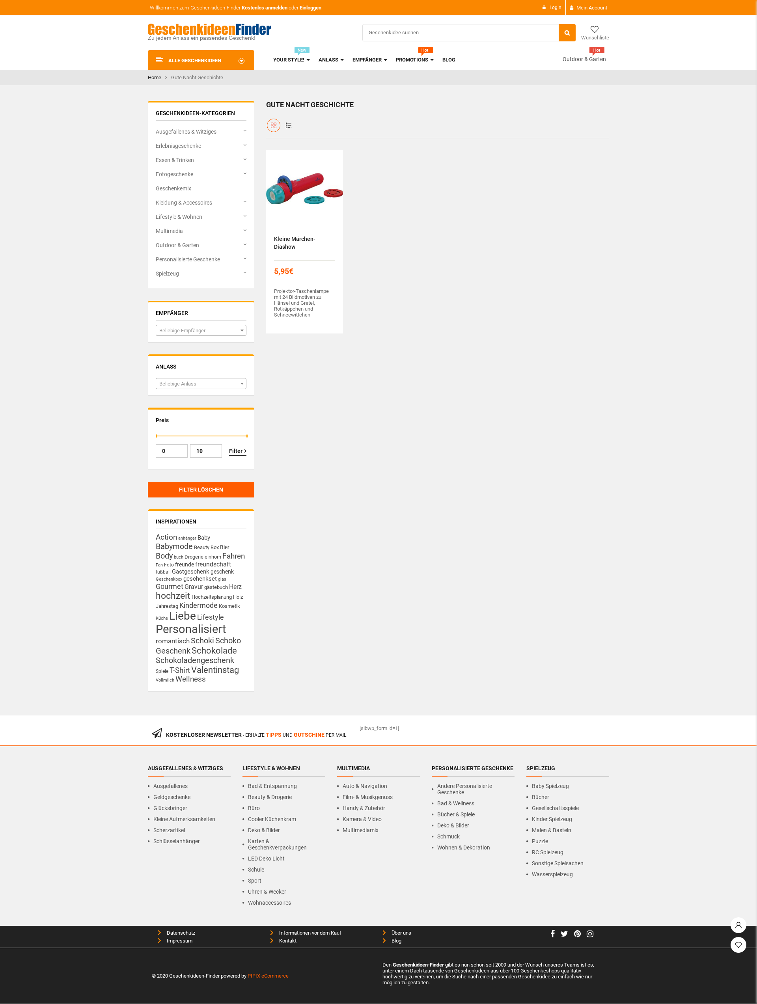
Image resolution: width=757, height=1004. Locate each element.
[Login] (738, 923)
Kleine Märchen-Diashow (294, 243)
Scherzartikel (169, 830)
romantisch (173, 641)
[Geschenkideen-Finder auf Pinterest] (577, 935)
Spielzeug (167, 273)
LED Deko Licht (266, 858)
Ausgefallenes (170, 786)
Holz (238, 597)
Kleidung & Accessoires (184, 202)
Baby (204, 537)
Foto (169, 565)
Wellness (190, 679)
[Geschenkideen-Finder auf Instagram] (590, 935)
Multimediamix (360, 830)
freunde (184, 564)
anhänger (187, 538)
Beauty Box (206, 547)
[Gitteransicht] (273, 125)
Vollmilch (165, 680)
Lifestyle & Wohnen (179, 217)
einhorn (213, 557)
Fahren (233, 556)
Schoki (202, 640)
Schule (256, 869)
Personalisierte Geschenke (188, 259)
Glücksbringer (170, 808)
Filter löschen (201, 489)
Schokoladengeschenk (195, 660)
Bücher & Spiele (456, 814)
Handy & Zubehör (364, 808)
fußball (163, 572)
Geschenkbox (169, 579)
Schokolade (214, 650)
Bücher (540, 797)
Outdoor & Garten (584, 59)
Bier (224, 547)
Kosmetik (229, 606)
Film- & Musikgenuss (368, 797)
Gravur (194, 586)
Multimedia (169, 231)
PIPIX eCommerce (268, 976)
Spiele (162, 671)
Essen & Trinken (175, 160)
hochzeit (173, 595)
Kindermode (198, 605)
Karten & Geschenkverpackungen (277, 844)
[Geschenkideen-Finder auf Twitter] (564, 935)
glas (222, 579)
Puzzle (540, 841)
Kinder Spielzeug (552, 819)
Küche (162, 618)
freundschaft (213, 564)
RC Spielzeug (547, 852)
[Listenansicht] (288, 125)
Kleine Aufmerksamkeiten (184, 819)
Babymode (174, 546)
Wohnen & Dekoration (463, 847)
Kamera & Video (362, 819)
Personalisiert (191, 629)
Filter (235, 451)
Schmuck (448, 836)
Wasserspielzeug (552, 874)
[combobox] (201, 330)
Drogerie (194, 557)
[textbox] (201, 330)
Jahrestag (167, 606)
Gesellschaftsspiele (555, 808)
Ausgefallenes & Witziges (186, 132)
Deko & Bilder (264, 830)
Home (154, 77)
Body (164, 556)
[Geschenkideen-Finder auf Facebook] (552, 935)
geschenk (222, 571)
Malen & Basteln (551, 830)
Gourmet (169, 586)
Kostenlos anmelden (264, 8)
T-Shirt (180, 670)
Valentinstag (215, 670)
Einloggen (310, 8)
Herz (235, 586)
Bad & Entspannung (272, 786)
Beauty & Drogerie (270, 797)
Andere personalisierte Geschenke (464, 789)
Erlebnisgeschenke (178, 146)
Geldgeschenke (171, 797)
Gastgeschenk (190, 571)
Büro (254, 808)
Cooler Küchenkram (272, 819)
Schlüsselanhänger (176, 841)
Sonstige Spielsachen (558, 863)
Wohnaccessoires (269, 903)
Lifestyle (210, 617)
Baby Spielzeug (550, 786)
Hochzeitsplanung (212, 597)
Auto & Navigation (365, 786)
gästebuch (216, 587)
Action (166, 537)
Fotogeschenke (174, 174)
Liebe (182, 615)
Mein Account (591, 8)
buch (178, 557)
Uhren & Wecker (267, 892)
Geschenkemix (173, 188)
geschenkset (200, 578)
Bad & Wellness (455, 803)
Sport (254, 880)
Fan (159, 565)
